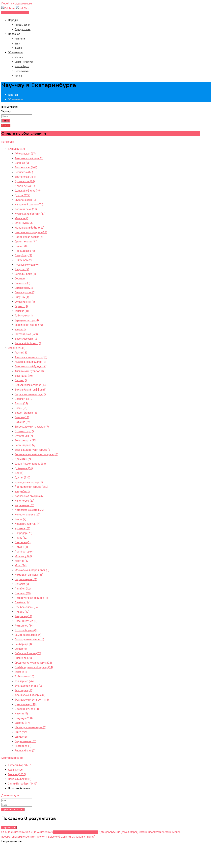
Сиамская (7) (22, 283)
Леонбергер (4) (24, 551)
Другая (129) (22, 195)
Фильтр (5, 125)
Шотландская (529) (26, 334)
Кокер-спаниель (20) (27, 514)
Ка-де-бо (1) (22, 491)
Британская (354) (25, 176)
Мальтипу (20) (23, 556)
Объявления (15, 52)
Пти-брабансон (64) (26, 607)
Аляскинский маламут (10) (31, 357)
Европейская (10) (25, 199)
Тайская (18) (22, 311)
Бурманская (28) (25, 181)
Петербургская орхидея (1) (31, 597)
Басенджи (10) (24, 375)
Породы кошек (22, 29)
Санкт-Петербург (24, 61)
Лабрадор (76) (23, 533)
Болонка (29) (22, 422)
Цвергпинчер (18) (25, 704)
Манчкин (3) (22, 218)
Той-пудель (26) (24, 676)
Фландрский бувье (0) (28, 685)
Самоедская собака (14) (29, 639)
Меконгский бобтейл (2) (29, 227)
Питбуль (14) (22, 602)
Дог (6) (19, 472)
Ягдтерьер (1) (23, 745)
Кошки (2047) (16, 149)
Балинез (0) (22, 162)
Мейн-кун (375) (24, 223)
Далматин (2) (23, 459)
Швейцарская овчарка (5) (30, 727)
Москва (19, 57)
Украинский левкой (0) (29, 324)
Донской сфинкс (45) (28, 190)
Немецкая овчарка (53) (29, 574)
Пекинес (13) (23, 593)
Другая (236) (22, 477)
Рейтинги (20, 38)
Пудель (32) (22, 611)
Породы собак (22, 24)
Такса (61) (21, 671)
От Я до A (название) (40, 832)
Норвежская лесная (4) (29, 236)
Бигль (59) (21, 408)
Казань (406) (16, 769)
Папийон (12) (23, 588)
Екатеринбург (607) (19, 765)
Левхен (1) (21, 547)
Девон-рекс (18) (25, 186)
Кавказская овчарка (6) (29, 496)
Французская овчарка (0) (30, 695)
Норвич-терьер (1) (26, 579)
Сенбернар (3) (23, 644)
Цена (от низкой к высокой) (42, 836)
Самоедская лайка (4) (28, 634)
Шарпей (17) (22, 722)
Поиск (6, 120)
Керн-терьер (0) (24, 505)
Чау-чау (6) (21, 713)
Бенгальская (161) (26, 167)
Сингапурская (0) (25, 292)
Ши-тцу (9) (21, 732)
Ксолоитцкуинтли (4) (27, 523)
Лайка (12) (21, 537)
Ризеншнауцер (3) (26, 621)
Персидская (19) (25, 250)
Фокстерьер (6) (24, 690)
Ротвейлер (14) (24, 625)
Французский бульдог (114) (32, 699)
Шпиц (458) (21, 736)
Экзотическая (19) (26, 338)
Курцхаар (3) (22, 528)
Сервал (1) (21, 278)
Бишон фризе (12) (26, 412)
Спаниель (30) (23, 658)
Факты (18, 48)
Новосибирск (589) (19, 779)
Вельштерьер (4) (25, 445)
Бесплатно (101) (24, 398)
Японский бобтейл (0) (28, 343)
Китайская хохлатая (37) (29, 509)
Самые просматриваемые (155, 832)
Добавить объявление (15, 12)
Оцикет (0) (21, 246)
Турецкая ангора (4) (27, 320)
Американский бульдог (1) (31, 366)
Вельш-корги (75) (25, 440)
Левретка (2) (22, 542)
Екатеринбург (22, 71)
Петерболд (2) (23, 255)
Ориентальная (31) (26, 241)
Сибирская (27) (24, 287)
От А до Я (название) (14, 832)
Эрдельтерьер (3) (25, 741)
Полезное (14, 34)
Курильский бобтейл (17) (30, 213)
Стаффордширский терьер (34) (34, 667)
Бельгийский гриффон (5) (30, 389)
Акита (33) (21, 352)
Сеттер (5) (21, 648)
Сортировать (9, 827)
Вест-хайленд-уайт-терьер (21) (34, 449)
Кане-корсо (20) (24, 500)
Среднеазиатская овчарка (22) (33, 662)
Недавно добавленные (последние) (75, 832)
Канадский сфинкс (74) (29, 204)
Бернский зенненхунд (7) (30, 394)
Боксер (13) (22, 417)
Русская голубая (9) (27, 264)
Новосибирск (22, 66)
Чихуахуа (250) (24, 718)
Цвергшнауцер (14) (27, 708)
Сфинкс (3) (21, 306)
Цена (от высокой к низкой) (78, 836)
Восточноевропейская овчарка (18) (36, 454)
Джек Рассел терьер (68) (30, 463)
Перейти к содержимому (16, 3)
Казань (19, 75)
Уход (17, 43)
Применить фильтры (13, 809)
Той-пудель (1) (24, 315)
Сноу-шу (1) (22, 297)
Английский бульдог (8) (29, 371)
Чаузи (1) (20, 329)
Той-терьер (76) (24, 681)
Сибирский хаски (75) (28, 653)
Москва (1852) (17, 774)
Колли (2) (20, 519)
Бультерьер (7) (24, 435)
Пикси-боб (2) (23, 260)
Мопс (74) (20, 565)
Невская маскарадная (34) (31, 232)
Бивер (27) (21, 403)
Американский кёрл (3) (29, 158)
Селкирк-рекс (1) (25, 273)
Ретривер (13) (23, 616)
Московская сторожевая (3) (32, 570)
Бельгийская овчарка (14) (31, 385)
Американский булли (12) (30, 361)
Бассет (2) (21, 380)
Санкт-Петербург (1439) (22, 783)
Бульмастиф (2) (24, 431)
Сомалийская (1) (25, 301)
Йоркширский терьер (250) (31, 486)
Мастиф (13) (22, 560)
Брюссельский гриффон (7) (32, 426)
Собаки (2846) (16, 348)
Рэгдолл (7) (22, 269)
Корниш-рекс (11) (26, 209)
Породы (13, 20)
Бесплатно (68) (24, 172)
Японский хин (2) (25, 750)
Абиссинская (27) (25, 153)
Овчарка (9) (22, 584)
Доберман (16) (24, 468)
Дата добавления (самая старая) (118, 832)
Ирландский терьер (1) (29, 482)
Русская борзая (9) (26, 630)
